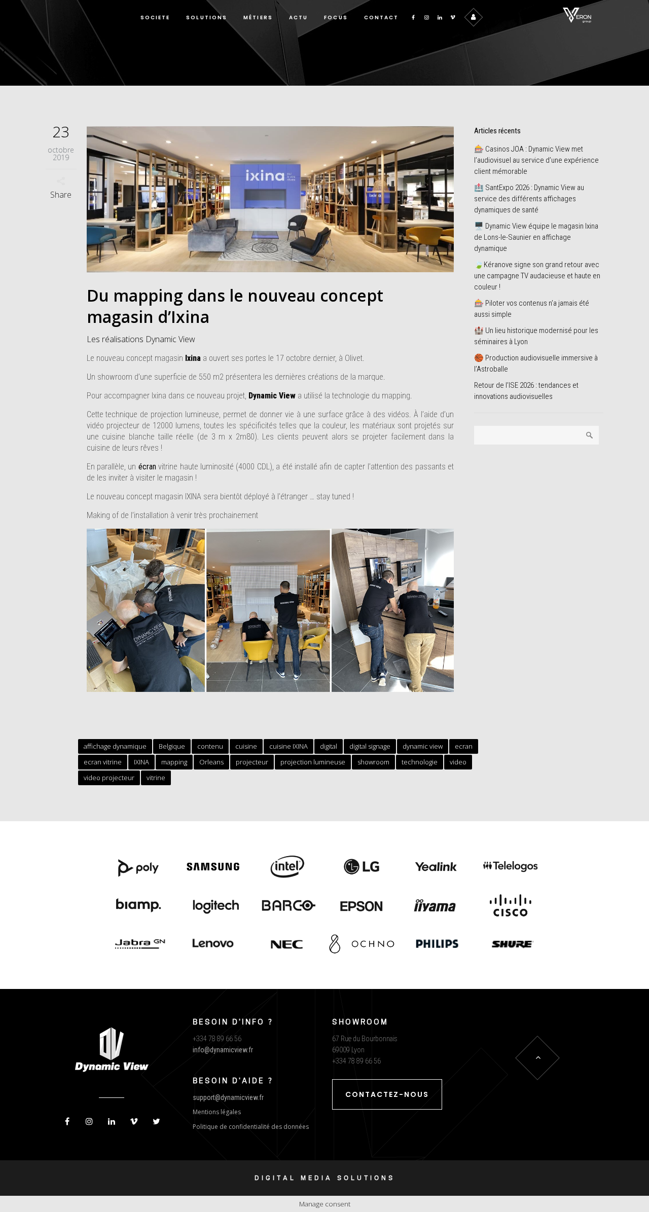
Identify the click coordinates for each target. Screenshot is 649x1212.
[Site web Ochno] (287, 945)
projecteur (252, 761)
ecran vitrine (103, 761)
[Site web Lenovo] (213, 945)
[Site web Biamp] (138, 906)
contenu (210, 746)
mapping (174, 761)
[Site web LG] (361, 867)
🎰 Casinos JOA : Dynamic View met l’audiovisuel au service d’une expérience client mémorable (536, 160)
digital (328, 746)
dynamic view (423, 746)
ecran (464, 746)
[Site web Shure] (510, 945)
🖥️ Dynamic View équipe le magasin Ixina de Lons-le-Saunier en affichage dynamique (536, 237)
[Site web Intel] (287, 867)
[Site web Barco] (287, 906)
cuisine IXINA (288, 746)
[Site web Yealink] (436, 867)
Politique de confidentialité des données (251, 1126)
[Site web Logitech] (213, 906)
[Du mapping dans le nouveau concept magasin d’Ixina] (270, 199)
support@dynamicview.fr (228, 1097)
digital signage (369, 746)
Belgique (172, 746)
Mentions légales (217, 1112)
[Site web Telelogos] (510, 867)
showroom (373, 761)
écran (147, 466)
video (458, 761)
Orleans (211, 761)
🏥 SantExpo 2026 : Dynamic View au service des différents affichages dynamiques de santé (529, 198)
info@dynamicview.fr (223, 1050)
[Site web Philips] (436, 945)
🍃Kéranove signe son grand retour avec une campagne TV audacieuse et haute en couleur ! (537, 275)
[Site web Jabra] (138, 945)
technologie (420, 761)
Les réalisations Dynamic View (141, 339)
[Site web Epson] (361, 906)
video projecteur (109, 777)
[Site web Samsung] (213, 867)
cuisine (246, 746)
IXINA (141, 761)
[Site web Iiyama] (436, 906)
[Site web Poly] (138, 867)
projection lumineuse (312, 761)
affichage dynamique (115, 746)
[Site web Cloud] (510, 906)
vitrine (156, 777)
